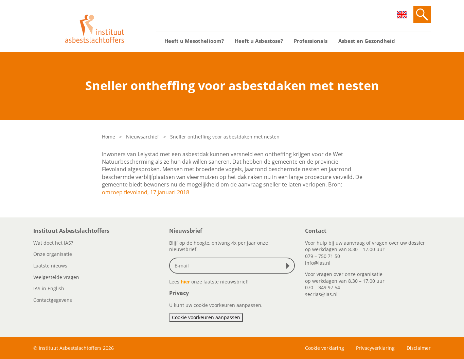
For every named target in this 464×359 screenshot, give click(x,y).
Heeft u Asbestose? (259, 40)
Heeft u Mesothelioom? (194, 40)
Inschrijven (289, 266)
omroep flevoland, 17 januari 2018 (145, 192)
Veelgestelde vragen (56, 277)
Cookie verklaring (324, 348)
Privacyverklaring (375, 348)
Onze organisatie (52, 254)
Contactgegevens (52, 300)
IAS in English (48, 288)
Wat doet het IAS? (53, 243)
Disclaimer (419, 348)
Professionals (310, 40)
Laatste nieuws (50, 265)
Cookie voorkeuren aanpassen (206, 317)
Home (108, 136)
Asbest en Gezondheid (366, 40)
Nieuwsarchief (142, 136)
